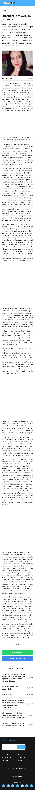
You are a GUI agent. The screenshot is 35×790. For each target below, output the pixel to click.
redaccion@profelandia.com (19, 768)
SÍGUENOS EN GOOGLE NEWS (17, 658)
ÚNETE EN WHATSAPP (17, 653)
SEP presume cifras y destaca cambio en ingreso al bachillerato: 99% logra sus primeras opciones (13, 715)
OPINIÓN (17, 645)
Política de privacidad (17, 776)
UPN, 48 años (6, 695)
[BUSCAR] (21, 747)
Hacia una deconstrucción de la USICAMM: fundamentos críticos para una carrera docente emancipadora (13, 703)
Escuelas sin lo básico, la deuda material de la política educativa (13, 724)
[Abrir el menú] (32, 3)
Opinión (5, 11)
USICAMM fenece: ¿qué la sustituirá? (10, 688)
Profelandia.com (9, 740)
